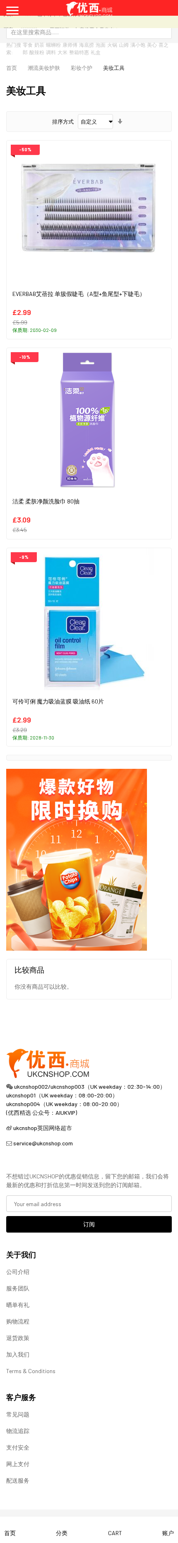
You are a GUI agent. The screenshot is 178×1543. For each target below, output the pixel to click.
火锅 (112, 45)
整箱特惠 (79, 52)
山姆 (124, 45)
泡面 (101, 45)
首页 (11, 67)
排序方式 (63, 121)
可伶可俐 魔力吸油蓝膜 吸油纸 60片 (58, 701)
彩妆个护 (81, 67)
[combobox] (89, 32)
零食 (28, 45)
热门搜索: (13, 48)
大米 (62, 52)
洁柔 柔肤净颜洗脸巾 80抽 (45, 501)
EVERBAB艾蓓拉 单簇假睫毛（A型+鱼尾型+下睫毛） (78, 293)
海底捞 (86, 45)
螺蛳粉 (53, 45)
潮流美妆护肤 (44, 67)
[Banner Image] (76, 859)
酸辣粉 (36, 52)
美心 (152, 45)
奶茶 (39, 45)
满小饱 (137, 45)
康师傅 (70, 45)
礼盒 (96, 52)
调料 (51, 52)
